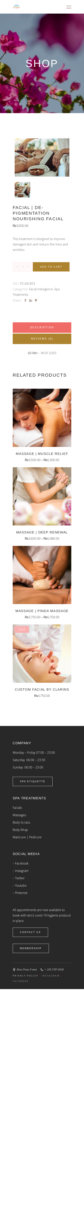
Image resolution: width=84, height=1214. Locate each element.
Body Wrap (20, 830)
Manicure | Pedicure (27, 837)
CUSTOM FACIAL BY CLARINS (42, 689)
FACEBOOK (21, 981)
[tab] (42, 327)
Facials (17, 808)
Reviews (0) (42, 338)
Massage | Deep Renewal (42, 532)
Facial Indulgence (41, 289)
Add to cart (51, 266)
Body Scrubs (21, 822)
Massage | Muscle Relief (42, 454)
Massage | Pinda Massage (42, 611)
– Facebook (21, 863)
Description (42, 327)
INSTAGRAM (50, 976)
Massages (19, 815)
